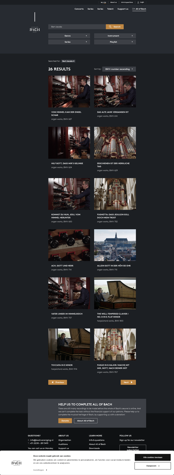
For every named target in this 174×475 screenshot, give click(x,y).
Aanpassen (151, 466)
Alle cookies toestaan (152, 457)
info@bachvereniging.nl (40, 440)
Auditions (63, 444)
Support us (123, 9)
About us (113, 2)
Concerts (79, 9)
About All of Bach (85, 420)
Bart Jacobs (67, 61)
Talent (110, 9)
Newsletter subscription (133, 448)
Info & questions (127, 2)
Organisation (64, 440)
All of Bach (141, 9)
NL (102, 2)
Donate (65, 420)
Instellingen (38, 470)
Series (90, 9)
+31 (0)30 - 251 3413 (38, 443)
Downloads (94, 448)
